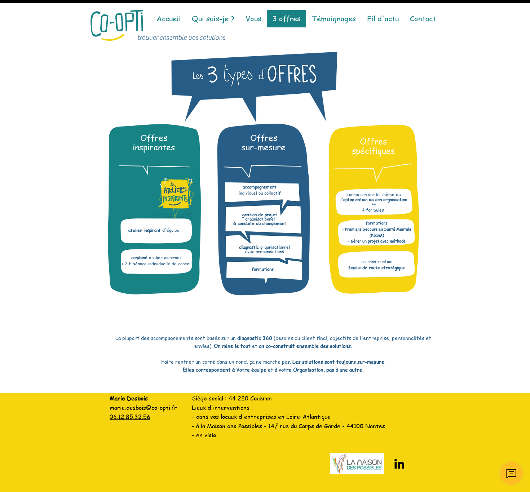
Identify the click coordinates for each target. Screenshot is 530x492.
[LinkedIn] (399, 464)
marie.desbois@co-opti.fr (143, 408)
